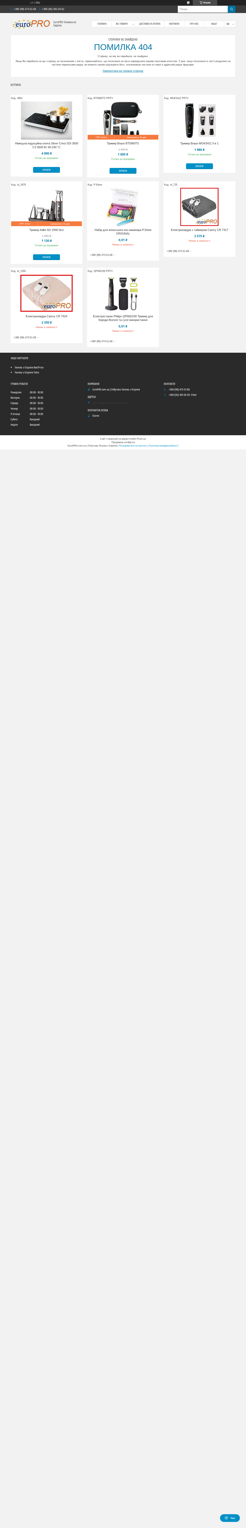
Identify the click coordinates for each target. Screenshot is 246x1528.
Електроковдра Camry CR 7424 (46, 316)
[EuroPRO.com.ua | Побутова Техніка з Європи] (31, 24)
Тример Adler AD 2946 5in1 (46, 229)
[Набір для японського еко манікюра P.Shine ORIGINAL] (123, 207)
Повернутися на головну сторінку (123, 71)
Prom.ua (141, 439)
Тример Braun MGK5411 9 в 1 (199, 143)
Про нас (194, 23)
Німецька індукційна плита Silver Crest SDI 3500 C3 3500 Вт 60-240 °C (46, 145)
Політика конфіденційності (163, 445)
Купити (46, 170)
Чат (232, 1518)
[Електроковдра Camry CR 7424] (46, 293)
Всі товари (122, 23)
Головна (101, 23)
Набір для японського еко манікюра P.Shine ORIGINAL (123, 231)
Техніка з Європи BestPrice (29, 367)
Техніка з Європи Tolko (27, 372)
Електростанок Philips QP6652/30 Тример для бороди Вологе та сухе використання (123, 318)
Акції (214, 23)
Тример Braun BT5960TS (123, 143)
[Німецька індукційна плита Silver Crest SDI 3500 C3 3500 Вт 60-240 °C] (46, 120)
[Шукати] (231, 9)
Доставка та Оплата (149, 23)
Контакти (174, 23)
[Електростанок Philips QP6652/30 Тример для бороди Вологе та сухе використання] (123, 293)
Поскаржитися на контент (133, 445)
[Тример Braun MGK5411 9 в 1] (199, 120)
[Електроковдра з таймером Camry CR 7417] (199, 207)
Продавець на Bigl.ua (123, 442)
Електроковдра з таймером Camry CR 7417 (199, 229)
